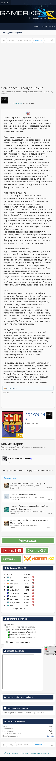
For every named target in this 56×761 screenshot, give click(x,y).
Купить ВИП (12, 550)
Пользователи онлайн (17, 708)
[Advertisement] (28, 63)
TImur (12, 497)
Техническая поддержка (34, 497)
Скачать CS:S (37, 550)
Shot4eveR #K (15, 485)
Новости (18, 92)
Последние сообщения (12, 32)
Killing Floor (34, 485)
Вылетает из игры (27, 494)
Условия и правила (40, 753)
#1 (53, 393)
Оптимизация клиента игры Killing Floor (28, 483)
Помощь (24, 753)
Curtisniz (50, 736)
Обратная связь (11, 753)
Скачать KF (11, 559)
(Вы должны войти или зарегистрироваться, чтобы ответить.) (28, 470)
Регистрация (28, 540)
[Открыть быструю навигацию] (52, 40)
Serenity (13, 511)
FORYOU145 (47, 92)
